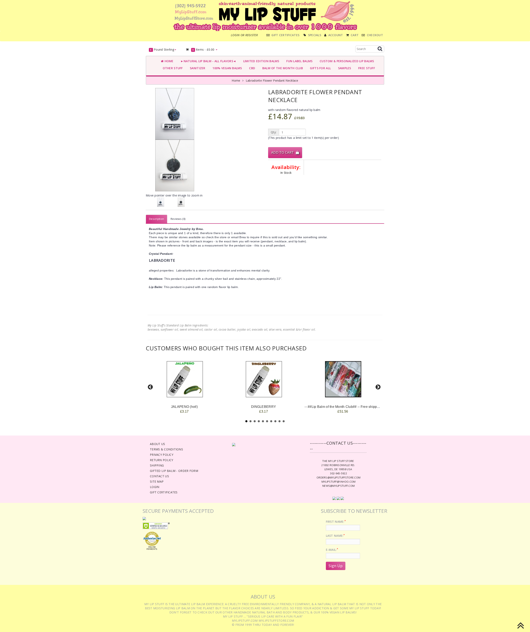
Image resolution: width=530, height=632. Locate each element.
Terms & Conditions (166, 449)
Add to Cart (283, 152)
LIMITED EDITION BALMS (260, 61)
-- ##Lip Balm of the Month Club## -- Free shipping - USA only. (352, 406)
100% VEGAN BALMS (226, 68)
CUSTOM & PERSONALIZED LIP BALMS (346, 61)
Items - (203, 49)
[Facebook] (334, 498)
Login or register (244, 35)
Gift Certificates (164, 492)
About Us (157, 444)
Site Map (157, 481)
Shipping (157, 465)
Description (156, 219)
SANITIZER (196, 68)
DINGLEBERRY (263, 406)
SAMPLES (343, 68)
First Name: (336, 522)
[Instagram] (342, 498)
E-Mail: (332, 550)
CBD (251, 68)
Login (154, 487)
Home (168, 61)
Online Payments (152, 548)
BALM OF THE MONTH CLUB (281, 68)
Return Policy (161, 460)
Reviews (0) (178, 219)
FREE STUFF (366, 68)
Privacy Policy (161, 455)
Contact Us (159, 476)
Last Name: (335, 536)
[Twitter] (338, 498)
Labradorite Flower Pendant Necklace (272, 80)
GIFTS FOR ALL (319, 68)
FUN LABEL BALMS (299, 61)
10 (284, 421)
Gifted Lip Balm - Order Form (174, 471)
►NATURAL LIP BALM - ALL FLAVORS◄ (207, 61)
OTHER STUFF (172, 68)
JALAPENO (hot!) (184, 406)
